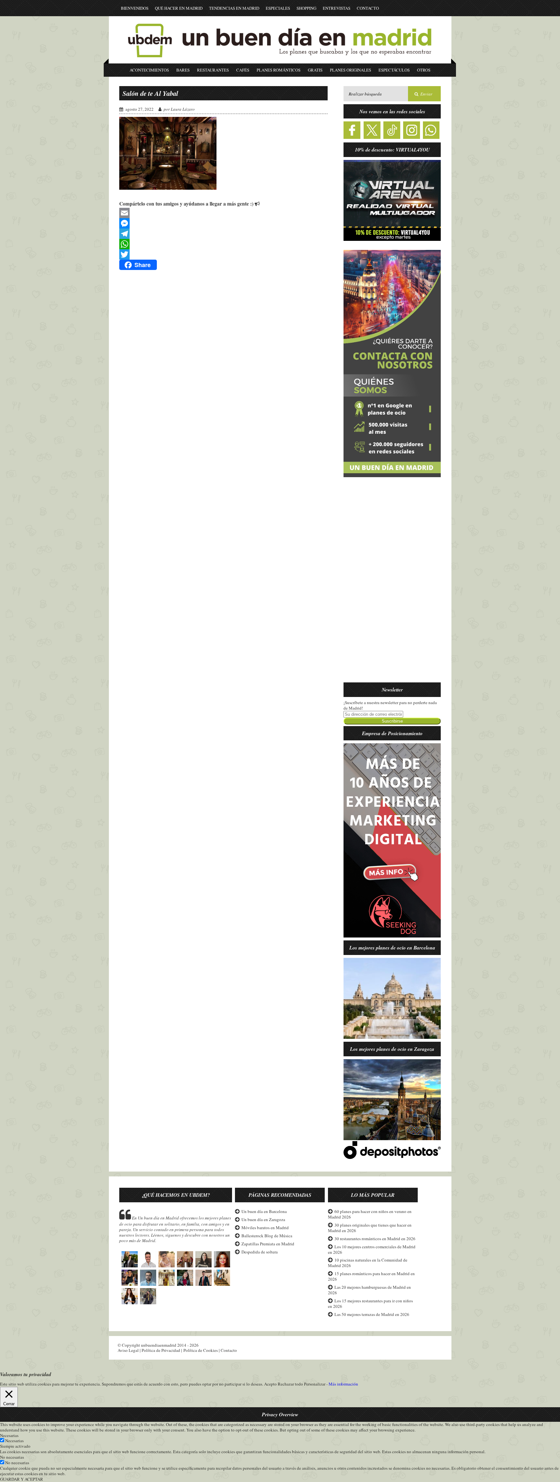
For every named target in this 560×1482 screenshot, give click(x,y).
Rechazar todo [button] (290, 1384)
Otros (423, 70)
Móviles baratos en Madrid (265, 1227)
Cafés (242, 70)
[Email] (223, 213)
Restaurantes (213, 70)
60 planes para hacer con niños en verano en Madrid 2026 (370, 1214)
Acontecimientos (149, 70)
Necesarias (14, 1440)
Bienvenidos (134, 8)
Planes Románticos (278, 70)
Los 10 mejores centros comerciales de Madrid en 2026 (371, 1249)
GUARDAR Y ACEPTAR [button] (21, 1479)
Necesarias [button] (9, 1435)
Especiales (278, 8)
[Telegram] (223, 234)
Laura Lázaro (183, 109)
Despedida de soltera (259, 1252)
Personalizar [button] (314, 1384)
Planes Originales (350, 70)
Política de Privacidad (161, 1350)
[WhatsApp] (223, 244)
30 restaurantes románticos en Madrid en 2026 (374, 1238)
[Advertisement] (392, 584)
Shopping (306, 8)
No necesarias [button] (12, 1457)
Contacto (368, 8)
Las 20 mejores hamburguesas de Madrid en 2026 (369, 1290)
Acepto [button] (270, 1384)
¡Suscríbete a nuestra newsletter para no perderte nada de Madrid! (390, 705)
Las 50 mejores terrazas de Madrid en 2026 (371, 1314)
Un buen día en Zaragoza (263, 1219)
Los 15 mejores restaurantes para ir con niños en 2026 (370, 1303)
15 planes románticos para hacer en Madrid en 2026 (371, 1276)
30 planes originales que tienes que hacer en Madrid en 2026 (370, 1227)
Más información (343, 1384)
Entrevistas (336, 8)
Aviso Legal (128, 1350)
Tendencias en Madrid (234, 8)
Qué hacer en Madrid (179, 8)
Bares (183, 70)
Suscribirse (392, 721)
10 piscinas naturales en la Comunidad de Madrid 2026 (367, 1262)
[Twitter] (223, 254)
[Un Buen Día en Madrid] (280, 60)
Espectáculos (394, 70)
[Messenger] (223, 223)
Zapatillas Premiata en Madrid (267, 1244)
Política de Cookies (200, 1350)
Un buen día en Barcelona (264, 1211)
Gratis (315, 70)
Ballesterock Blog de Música (266, 1236)
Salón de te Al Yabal (150, 93)
